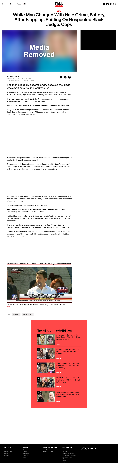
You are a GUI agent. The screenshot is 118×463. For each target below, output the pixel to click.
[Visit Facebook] (82, 448)
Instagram (26, 453)
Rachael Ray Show (67, 457)
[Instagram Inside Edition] (111, 4)
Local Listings (46, 450)
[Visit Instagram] (88, 448)
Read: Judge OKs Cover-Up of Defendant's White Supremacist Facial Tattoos (38, 105)
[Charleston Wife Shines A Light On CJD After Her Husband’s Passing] (59, 353)
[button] (39, 285)
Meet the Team (8, 451)
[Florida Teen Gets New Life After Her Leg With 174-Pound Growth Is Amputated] (59, 382)
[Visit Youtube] (91, 448)
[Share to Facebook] (61, 77)
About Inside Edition (9, 450)
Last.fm (64, 460)
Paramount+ (65, 450)
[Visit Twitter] (85, 448)
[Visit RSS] (95, 448)
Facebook (26, 450)
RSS (24, 457)
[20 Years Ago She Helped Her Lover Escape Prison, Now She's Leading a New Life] (59, 339)
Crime (12, 4)
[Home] (59, 4)
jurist (39, 196)
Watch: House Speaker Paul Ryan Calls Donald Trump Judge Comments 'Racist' (39, 263)
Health (58, 358)
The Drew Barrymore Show (69, 455)
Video (19, 4)
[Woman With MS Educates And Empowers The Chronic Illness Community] (59, 368)
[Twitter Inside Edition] (107, 4)
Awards (6, 453)
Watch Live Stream (48, 451)
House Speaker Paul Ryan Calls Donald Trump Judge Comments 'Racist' (36, 305)
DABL (63, 459)
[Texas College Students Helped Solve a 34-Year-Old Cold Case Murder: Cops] (59, 396)
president (16, 314)
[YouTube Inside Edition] (114, 4)
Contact (6, 455)
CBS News (65, 451)
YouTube (25, 455)
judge (24, 95)
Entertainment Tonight (68, 453)
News (4, 4)
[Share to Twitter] (65, 77)
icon (54, 216)
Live (25, 4)
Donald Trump (27, 314)
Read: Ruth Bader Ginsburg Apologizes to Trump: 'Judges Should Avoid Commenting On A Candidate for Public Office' (36, 210)
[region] (39, 285)
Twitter (25, 451)
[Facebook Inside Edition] (104, 4)
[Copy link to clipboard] (69, 77)
